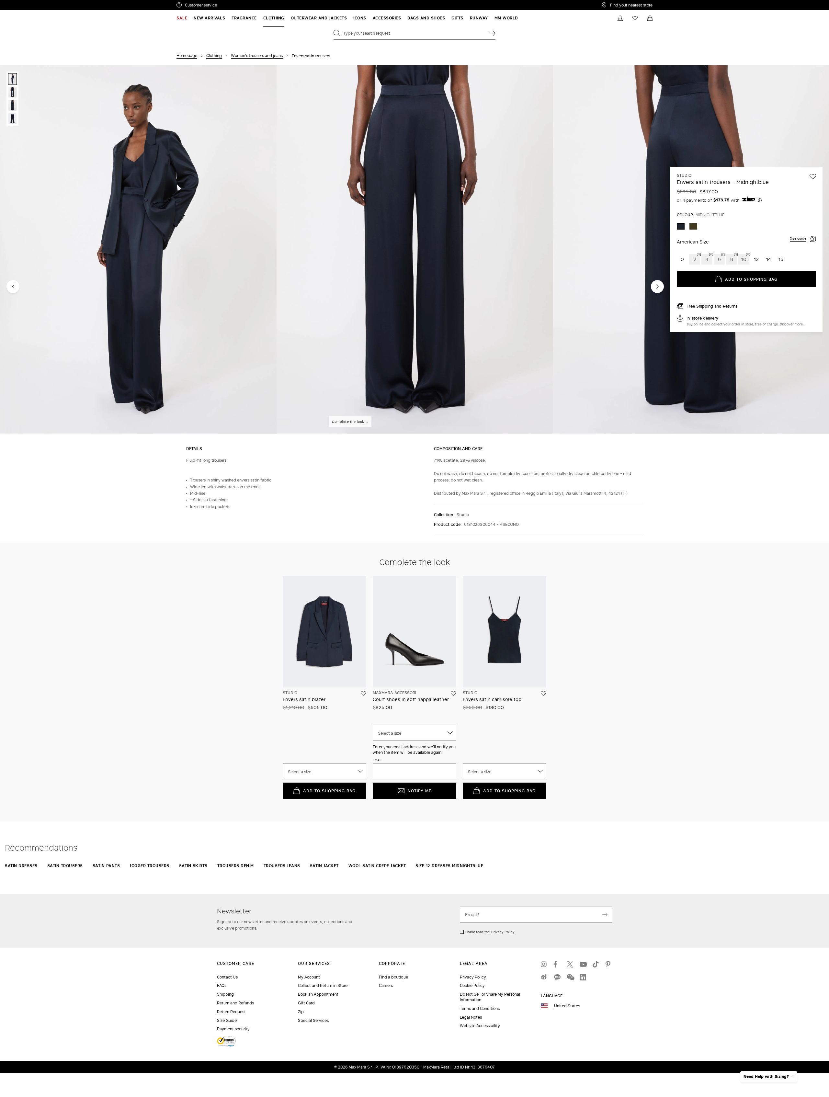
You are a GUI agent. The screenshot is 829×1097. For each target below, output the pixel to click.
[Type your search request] (492, 33)
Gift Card (306, 1003)
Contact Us (227, 977)
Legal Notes (471, 1017)
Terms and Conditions (480, 1008)
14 (768, 259)
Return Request (231, 1011)
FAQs (221, 985)
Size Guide (227, 1020)
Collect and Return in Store (322, 985)
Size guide (798, 238)
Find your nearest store (631, 5)
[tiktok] (596, 964)
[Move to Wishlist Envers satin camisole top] (543, 693)
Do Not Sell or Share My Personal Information (490, 996)
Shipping (225, 994)
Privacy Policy (503, 931)
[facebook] (557, 964)
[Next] (657, 286)
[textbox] (324, 771)
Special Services (313, 1020)
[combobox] (324, 771)
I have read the (490, 931)
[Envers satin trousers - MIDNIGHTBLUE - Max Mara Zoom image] (138, 250)
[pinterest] (609, 964)
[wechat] (570, 977)
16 (780, 259)
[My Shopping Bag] (650, 18)
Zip (301, 1011)
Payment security (233, 1029)
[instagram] (544, 964)
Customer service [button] (229, 6)
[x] (570, 964)
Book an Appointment (318, 994)
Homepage (186, 55)
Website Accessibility (480, 1025)
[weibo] (544, 977)
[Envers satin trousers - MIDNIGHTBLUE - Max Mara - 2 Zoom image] (415, 250)
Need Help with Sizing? (766, 1077)
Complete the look (348, 421)
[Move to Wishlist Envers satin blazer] (363, 693)
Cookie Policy (472, 985)
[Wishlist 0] (635, 18)
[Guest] (620, 18)
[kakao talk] (557, 977)
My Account (309, 977)
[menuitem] (181, 18)
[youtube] (583, 964)
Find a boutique (393, 977)
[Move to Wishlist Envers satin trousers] (813, 176)
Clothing (214, 55)
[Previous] (12, 286)
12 (756, 259)
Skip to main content (24, 3)
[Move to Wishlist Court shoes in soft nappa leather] (453, 693)
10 (743, 259)
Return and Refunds (235, 1003)
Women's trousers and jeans (257, 55)
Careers (386, 985)
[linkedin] (583, 977)
